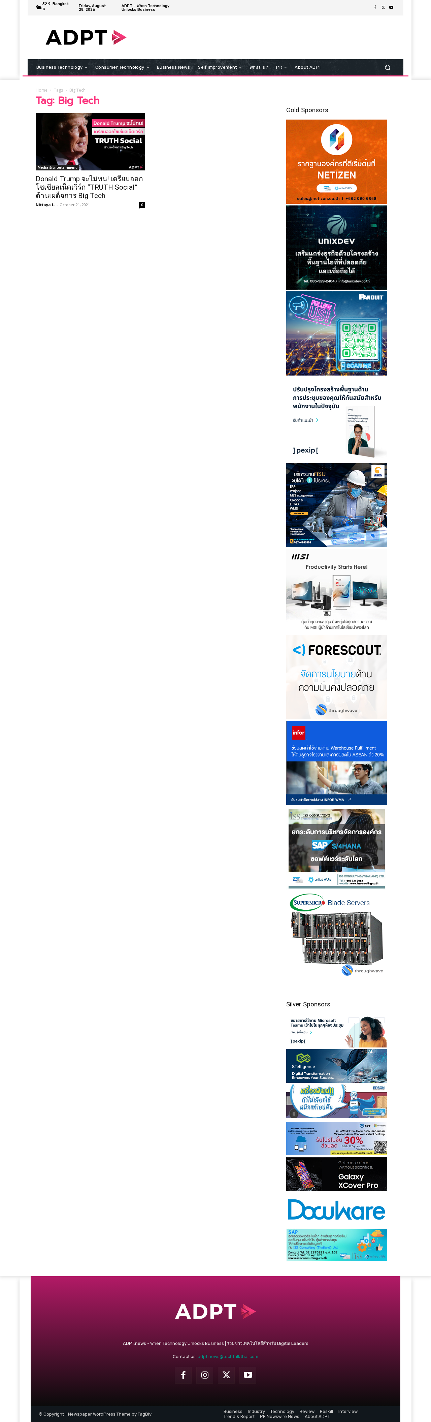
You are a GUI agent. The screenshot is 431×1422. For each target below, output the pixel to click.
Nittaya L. (45, 204)
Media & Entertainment (57, 167)
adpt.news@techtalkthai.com (228, 1356)
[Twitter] (383, 8)
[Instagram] (204, 1375)
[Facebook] (375, 8)
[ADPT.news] (86, 37)
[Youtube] (391, 8)
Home (41, 90)
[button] (387, 67)
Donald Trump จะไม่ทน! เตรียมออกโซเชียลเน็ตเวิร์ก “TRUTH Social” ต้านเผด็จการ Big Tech (89, 187)
